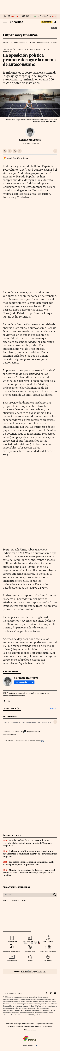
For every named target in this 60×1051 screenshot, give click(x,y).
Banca (5, 42)
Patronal (45, 722)
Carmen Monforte (30, 140)
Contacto (9, 1023)
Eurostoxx (15, 900)
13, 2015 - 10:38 (30, 144)
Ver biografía (21, 682)
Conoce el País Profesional (30, 971)
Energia (32, 42)
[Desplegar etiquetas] (55, 722)
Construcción (43, 42)
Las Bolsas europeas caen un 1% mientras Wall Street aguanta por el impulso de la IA (28, 863)
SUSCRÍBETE (46, 22)
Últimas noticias (12, 835)
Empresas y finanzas (20, 35)
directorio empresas (48, 951)
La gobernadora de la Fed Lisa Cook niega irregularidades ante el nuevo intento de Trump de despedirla (27, 843)
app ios (30, 961)
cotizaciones (12, 961)
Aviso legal (17, 1023)
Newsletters (47, 1027)
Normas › (53, 709)
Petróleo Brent (45, 16)
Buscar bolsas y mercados (16, 887)
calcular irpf (12, 941)
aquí (42, 741)
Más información (9, 735)
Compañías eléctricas (31, 722)
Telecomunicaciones (18, 42)
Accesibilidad (29, 1027)
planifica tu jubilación (11, 951)
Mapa (37, 1027)
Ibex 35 (7, 16)
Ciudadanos (15, 722)
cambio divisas (30, 951)
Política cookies (28, 1023)
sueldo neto (48, 941)
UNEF (5, 722)
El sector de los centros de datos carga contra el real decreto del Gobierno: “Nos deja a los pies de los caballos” (29, 873)
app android (48, 961)
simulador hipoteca (30, 941)
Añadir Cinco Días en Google (17, 158)
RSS (41, 1027)
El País (53, 28)
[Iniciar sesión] (55, 22)
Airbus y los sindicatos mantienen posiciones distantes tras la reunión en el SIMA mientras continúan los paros (30, 854)
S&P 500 (25, 16)
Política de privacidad (15, 1027)
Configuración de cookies (44, 1023)
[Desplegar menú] (5, 22)
